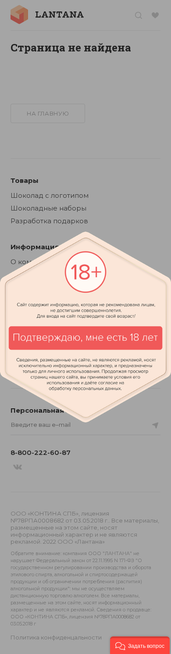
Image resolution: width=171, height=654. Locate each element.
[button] (140, 645)
